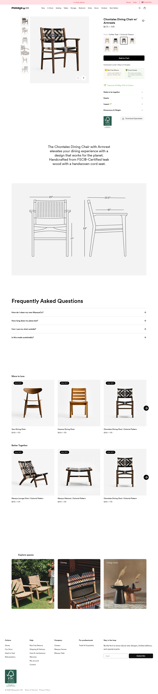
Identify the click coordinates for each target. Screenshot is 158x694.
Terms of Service (31, 690)
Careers (57, 645)
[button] (83, 77)
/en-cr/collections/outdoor (23, 560)
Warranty (33, 657)
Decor (96, 8)
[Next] (146, 408)
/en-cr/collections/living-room (117, 560)
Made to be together (112, 92)
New (43, 8)
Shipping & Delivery (37, 649)
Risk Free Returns (36, 645)
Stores (128, 2)
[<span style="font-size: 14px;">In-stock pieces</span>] (78, 2)
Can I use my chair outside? (24, 329)
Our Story (8, 649)
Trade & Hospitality (86, 645)
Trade (135, 2)
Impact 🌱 (108, 104)
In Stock (50, 8)
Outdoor (104, 8)
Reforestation (10, 657)
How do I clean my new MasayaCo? (28, 312)
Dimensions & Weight (112, 110)
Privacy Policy (44, 690)
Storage (73, 8)
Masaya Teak (59, 653)
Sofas (90, 8)
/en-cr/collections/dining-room (71, 560)
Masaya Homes (60, 649)
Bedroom (82, 8)
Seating (58, 8)
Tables (66, 8)
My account (34, 661)
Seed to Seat (10, 653)
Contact (33, 665)
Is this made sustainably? (23, 337)
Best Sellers (114, 8)
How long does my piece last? (25, 321)
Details (106, 98)
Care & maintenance (37, 653)
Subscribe (141, 656)
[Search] (138, 8)
